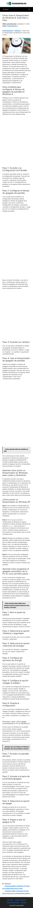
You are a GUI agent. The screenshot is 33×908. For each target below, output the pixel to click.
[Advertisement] (16, 133)
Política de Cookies (20, 900)
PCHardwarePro (7, 31)
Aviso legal (10, 900)
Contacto (23, 902)
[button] (29, 9)
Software (18, 31)
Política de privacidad (13, 902)
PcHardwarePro (12, 26)
